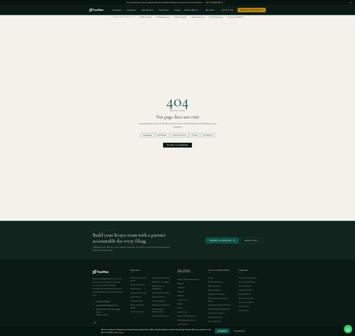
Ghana (180, 308)
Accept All (222, 331)
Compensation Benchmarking (158, 310)
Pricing (177, 10)
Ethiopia (181, 295)
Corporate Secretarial (161, 292)
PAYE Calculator (214, 286)
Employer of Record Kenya (138, 279)
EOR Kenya (162, 135)
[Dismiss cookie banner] (251, 331)
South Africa (182, 312)
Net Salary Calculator (216, 294)
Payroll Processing (137, 284)
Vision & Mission (245, 286)
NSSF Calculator (214, 290)
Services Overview (246, 298)
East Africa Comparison (187, 316)
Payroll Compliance (246, 302)
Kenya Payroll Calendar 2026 (219, 305)
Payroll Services (179, 135)
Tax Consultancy (158, 301)
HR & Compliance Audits (137, 306)
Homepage (147, 135)
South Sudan (182, 300)
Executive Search (137, 311)
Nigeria (180, 304)
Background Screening (161, 305)
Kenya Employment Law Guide (217, 299)
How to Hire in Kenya (216, 313)
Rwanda (181, 291)
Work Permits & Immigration (158, 287)
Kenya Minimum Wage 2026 (219, 309)
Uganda (180, 283)
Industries (131, 10)
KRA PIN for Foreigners (161, 282)
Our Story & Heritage (247, 282)
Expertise (117, 10)
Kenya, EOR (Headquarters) (188, 279)
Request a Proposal (220, 240)
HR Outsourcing (136, 301)
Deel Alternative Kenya (187, 320)
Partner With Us (191, 10)
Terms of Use (244, 310)
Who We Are (147, 10)
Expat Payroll (135, 297)
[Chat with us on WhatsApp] (348, 329)
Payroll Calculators (215, 282)
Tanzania (181, 287)
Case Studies (183, 324)
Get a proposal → (214, 2)
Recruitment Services (160, 316)
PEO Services (135, 288)
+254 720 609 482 (103, 302)
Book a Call (228, 10)
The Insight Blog (214, 321)
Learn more (118, 332)
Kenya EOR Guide (215, 317)
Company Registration (161, 278)
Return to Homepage (177, 145)
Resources (163, 10)
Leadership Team (245, 290)
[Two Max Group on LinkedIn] (95, 322)
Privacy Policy (244, 306)
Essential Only (239, 331)
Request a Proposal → (251, 10)
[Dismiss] (351, 2)
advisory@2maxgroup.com (107, 305)
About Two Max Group (248, 278)
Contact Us (207, 135)
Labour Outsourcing (138, 292)
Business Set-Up (158, 297)
